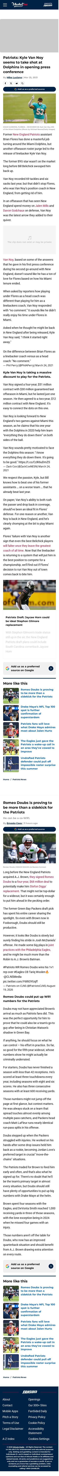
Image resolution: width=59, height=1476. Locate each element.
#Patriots (9, 967)
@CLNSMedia (13, 976)
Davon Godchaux (13, 210)
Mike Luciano (14, 77)
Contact (7, 1405)
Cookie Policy (36, 1423)
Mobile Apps (10, 1411)
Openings (34, 1399)
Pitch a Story (10, 1417)
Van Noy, (8, 259)
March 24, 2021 (44, 365)
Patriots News (19, 779)
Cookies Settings (38, 1439)
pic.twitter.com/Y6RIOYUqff (20, 981)
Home (6, 779)
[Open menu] (5, 5)
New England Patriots (26, 134)
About (6, 1399)
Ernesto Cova (14, 823)
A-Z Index (8, 1439)
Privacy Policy (36, 1417)
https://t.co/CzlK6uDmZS (34, 462)
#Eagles (19, 972)
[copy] (22, 83)
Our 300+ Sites (37, 1405)
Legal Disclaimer (13, 1428)
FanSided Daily (37, 1411)
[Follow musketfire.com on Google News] (51, 668)
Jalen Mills (42, 205)
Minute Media (18, 1447)
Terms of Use (11, 1423)
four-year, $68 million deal (33, 881)
